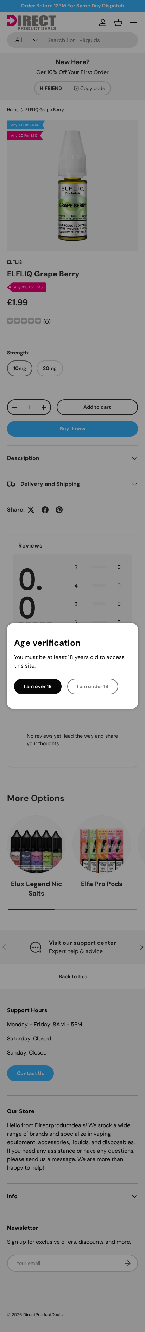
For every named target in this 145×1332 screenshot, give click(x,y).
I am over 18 (38, 686)
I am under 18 (92, 686)
